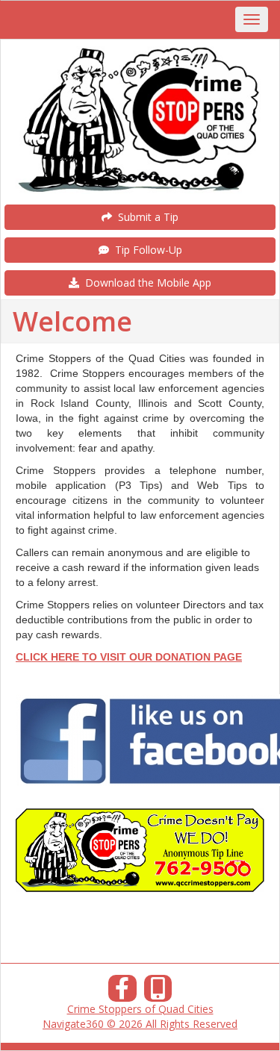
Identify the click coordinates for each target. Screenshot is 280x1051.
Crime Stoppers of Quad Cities (140, 1009)
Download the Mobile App (145, 282)
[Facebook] (122, 992)
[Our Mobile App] (158, 992)
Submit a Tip (145, 217)
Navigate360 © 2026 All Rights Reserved (140, 1024)
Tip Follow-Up (145, 250)
